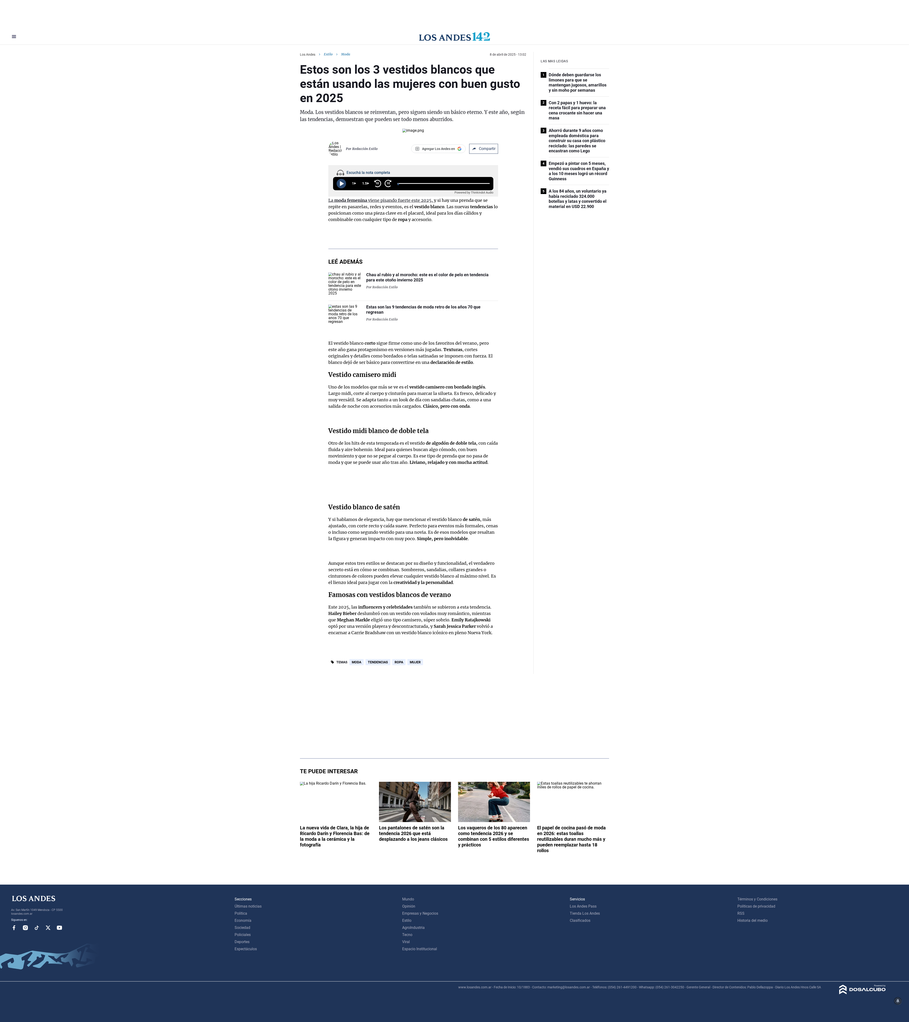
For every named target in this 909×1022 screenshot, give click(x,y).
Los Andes (307, 54)
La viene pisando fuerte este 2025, (381, 200)
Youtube (59, 928)
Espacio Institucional (419, 949)
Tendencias (378, 662)
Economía (243, 920)
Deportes (242, 942)
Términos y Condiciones (757, 899)
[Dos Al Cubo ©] (862, 993)
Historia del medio (752, 920)
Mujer (415, 662)
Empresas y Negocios (420, 913)
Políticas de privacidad (756, 906)
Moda (356, 662)
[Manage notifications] (898, 1001)
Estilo (328, 54)
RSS (740, 913)
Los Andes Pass (583, 906)
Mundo (408, 899)
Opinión (408, 906)
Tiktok (37, 928)
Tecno (407, 934)
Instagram (25, 928)
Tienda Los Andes (585, 913)
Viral (406, 942)
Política (241, 913)
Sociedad (242, 927)
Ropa (399, 662)
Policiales (243, 934)
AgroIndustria (413, 927)
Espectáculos (246, 949)
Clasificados (580, 920)
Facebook (14, 928)
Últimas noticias (248, 906)
